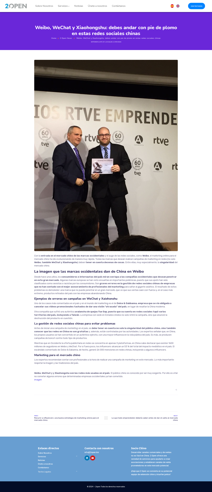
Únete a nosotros (97, 6)
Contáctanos (119, 6)
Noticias (78, 6)
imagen (38, 379)
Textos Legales (44, 472)
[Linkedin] (87, 457)
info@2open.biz (92, 452)
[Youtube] (92, 457)
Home (53, 38)
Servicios (63, 6)
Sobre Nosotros (44, 6)
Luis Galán (108, 42)
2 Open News (66, 38)
